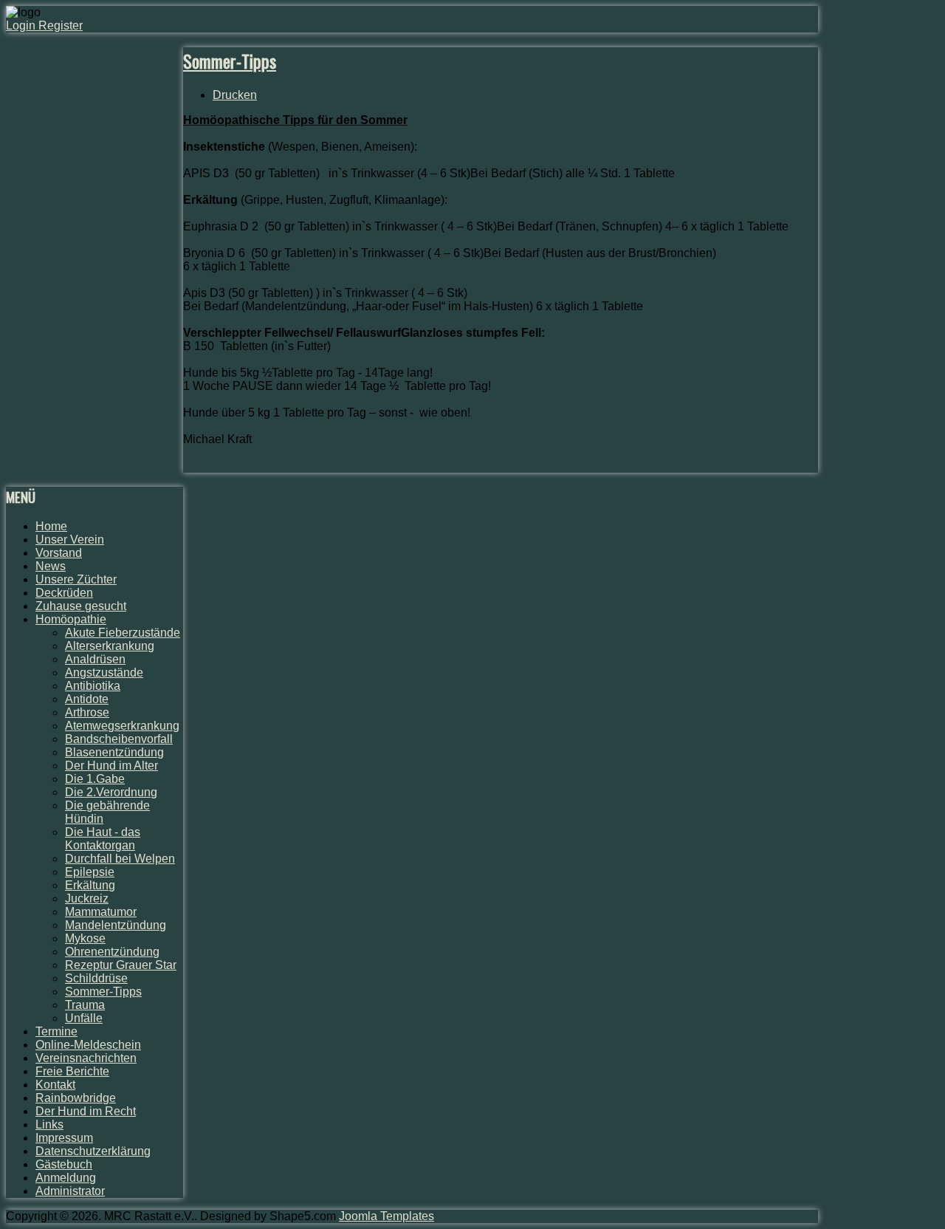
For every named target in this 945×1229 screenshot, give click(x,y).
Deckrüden (64, 592)
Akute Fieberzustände (122, 632)
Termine (56, 1031)
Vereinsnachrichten (86, 1058)
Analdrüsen (95, 659)
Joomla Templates (386, 1216)
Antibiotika (92, 685)
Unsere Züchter (76, 579)
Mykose (85, 938)
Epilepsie (89, 872)
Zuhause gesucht (80, 606)
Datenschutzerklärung (93, 1151)
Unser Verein (69, 539)
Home (51, 526)
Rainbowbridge (75, 1098)
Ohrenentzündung (112, 951)
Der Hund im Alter (111, 765)
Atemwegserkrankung (122, 725)
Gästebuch (63, 1164)
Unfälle (84, 1018)
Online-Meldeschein (88, 1044)
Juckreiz (87, 898)
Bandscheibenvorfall (119, 739)
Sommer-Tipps (229, 60)
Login (22, 25)
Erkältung (90, 885)
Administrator (70, 1191)
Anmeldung (65, 1177)
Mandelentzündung (115, 925)
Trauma (85, 1005)
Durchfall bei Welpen (120, 858)
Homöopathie (70, 619)
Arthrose (87, 712)
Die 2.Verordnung (111, 792)
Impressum (64, 1138)
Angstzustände (104, 672)
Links (49, 1124)
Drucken (235, 95)
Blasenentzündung (114, 752)
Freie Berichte (72, 1071)
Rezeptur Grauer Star (120, 965)
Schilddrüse (96, 978)
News (50, 566)
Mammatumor (101, 912)
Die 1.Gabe (95, 779)
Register (60, 25)
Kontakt (55, 1084)
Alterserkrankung (109, 646)
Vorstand (58, 553)
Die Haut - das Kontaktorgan (102, 839)
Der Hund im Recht (85, 1111)
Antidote (87, 699)
